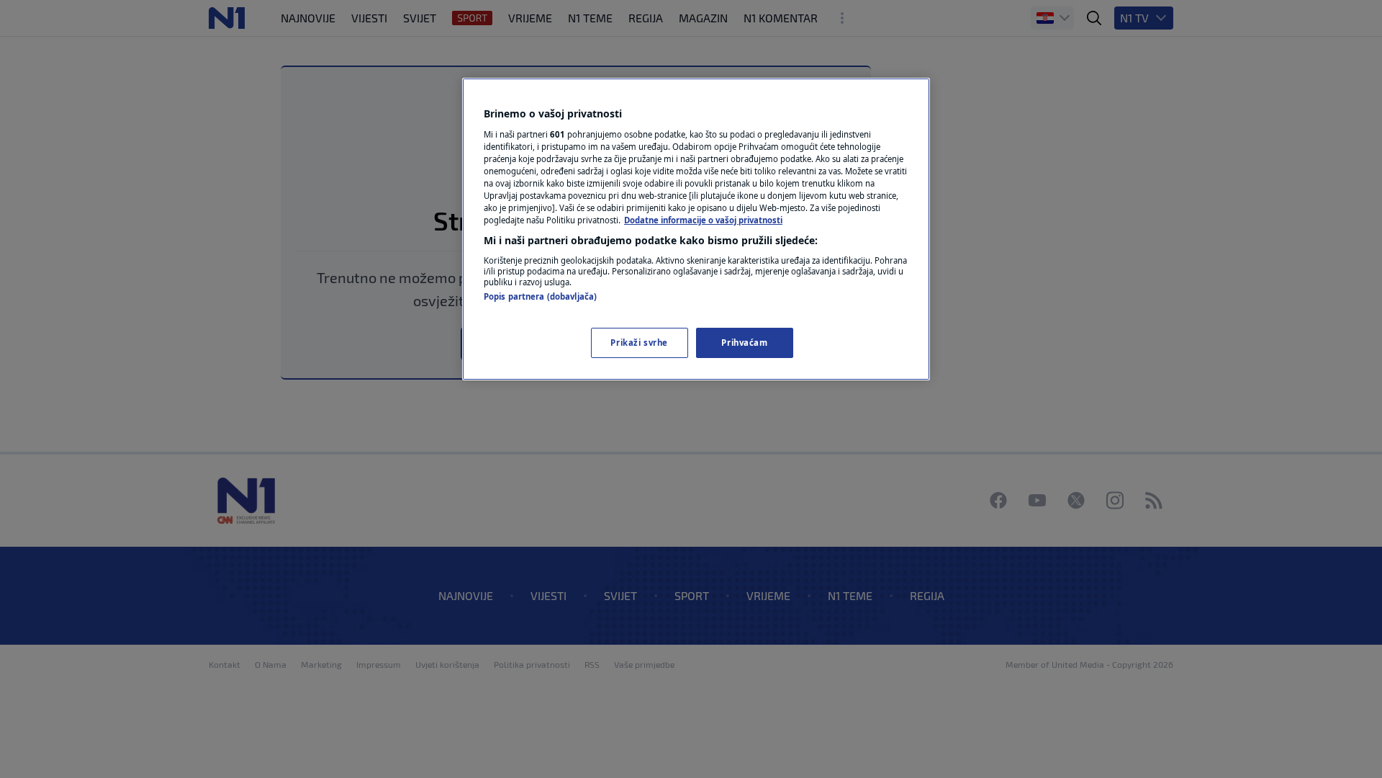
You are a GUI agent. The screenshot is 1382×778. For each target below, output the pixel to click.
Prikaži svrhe (638, 342)
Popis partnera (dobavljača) (540, 296)
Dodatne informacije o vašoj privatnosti (703, 220)
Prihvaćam (744, 342)
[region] (696, 229)
